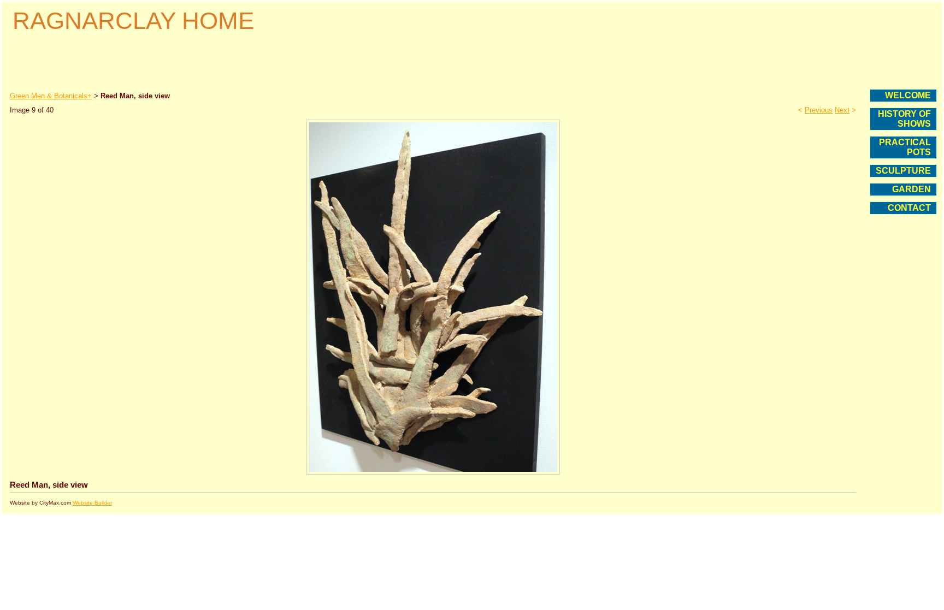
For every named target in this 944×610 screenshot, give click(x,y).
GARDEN (911, 189)
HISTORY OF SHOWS (904, 118)
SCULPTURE (903, 170)
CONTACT (909, 207)
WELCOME (908, 95)
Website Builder (92, 503)
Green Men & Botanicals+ (51, 96)
